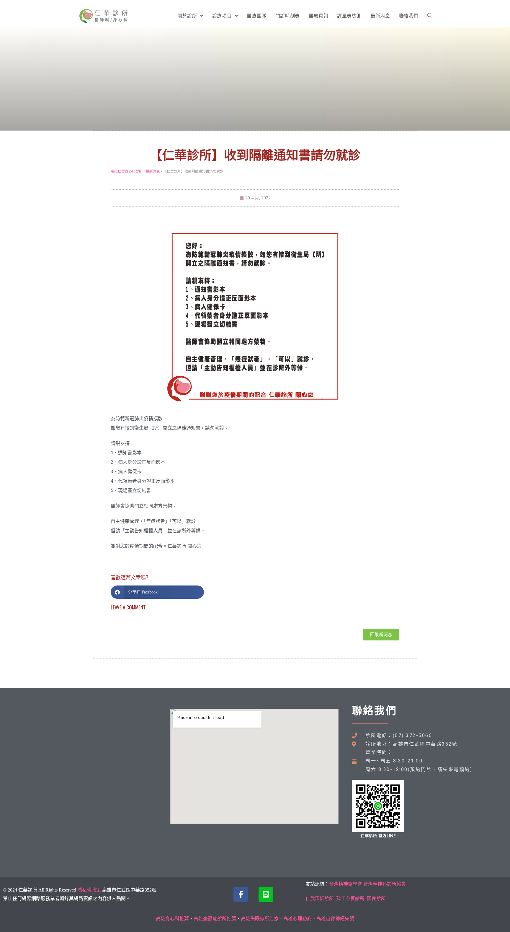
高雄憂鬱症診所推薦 (215, 918)
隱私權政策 (89, 889)
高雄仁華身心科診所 (127, 171)
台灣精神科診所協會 (384, 884)
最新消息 (153, 171)
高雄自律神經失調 (335, 918)
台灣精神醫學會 (345, 884)
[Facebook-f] (240, 894)
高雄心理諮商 (297, 918)
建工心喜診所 (350, 898)
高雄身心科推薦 (172, 918)
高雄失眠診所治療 (260, 918)
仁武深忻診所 (319, 898)
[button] (157, 592)
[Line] (266, 894)
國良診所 (376, 898)
